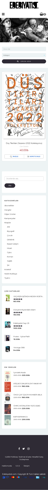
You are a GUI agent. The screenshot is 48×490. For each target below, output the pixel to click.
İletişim (27, 466)
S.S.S (18, 466)
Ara (9, 185)
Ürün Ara (25, 61)
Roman (10, 257)
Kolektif (7, 269)
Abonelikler (9, 206)
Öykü (9, 252)
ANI (8, 227)
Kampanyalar (9, 218)
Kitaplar (7, 223)
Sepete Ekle (35, 156)
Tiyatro (7, 278)
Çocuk (10, 235)
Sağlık (9, 261)
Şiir (8, 265)
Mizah (9, 248)
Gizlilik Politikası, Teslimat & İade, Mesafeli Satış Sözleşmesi (24, 458)
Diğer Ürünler (10, 214)
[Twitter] (23, 448)
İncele (15, 156)
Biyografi (10, 231)
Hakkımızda (7, 466)
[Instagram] (28, 448)
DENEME (10, 240)
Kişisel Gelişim (12, 244)
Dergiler (7, 210)
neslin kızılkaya (10, 274)
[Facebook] (19, 448)
